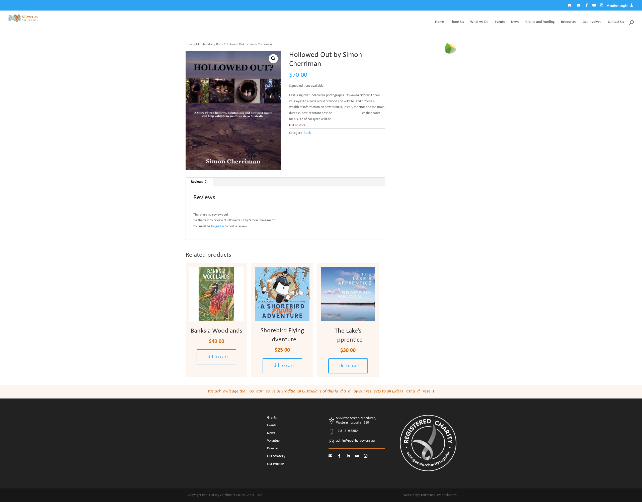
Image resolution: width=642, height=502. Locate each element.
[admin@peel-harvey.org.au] (579, 6)
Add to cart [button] (216, 356)
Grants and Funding (540, 22)
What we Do (479, 22)
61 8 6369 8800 (347, 431)
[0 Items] (571, 6)
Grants (272, 418)
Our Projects (275, 464)
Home (439, 22)
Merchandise (204, 44)
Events (500, 22)
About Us (457, 22)
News (515, 22)
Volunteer (274, 441)
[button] (273, 58)
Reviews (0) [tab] (199, 182)
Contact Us (616, 22)
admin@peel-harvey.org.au (355, 441)
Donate (272, 448)
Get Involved (592, 22)
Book (219, 44)
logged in (217, 226)
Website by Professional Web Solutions (429, 495)
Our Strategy (276, 456)
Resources (568, 22)
